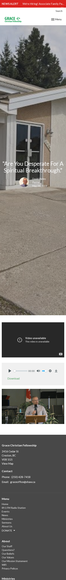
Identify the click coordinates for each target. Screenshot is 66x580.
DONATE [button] (7, 530)
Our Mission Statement (15, 561)
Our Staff (7, 546)
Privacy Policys (10, 568)
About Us (7, 526)
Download (13, 378)
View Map (7, 463)
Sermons (6, 522)
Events (6, 511)
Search (59, 11)
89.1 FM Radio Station (14, 507)
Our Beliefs (8, 553)
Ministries (7, 518)
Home (5, 504)
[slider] (20, 371)
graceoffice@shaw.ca (22, 481)
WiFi (4, 564)
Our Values (8, 557)
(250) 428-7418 (20, 477)
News (5, 515)
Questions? (8, 549)
